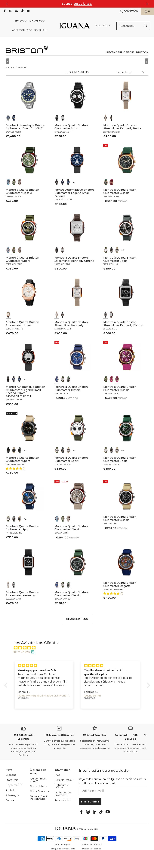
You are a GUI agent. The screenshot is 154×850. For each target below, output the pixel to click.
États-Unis (12, 779)
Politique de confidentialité (62, 849)
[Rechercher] (145, 26)
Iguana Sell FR (91, 829)
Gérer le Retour (63, 779)
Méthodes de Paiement (62, 793)
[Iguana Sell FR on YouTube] (27, 11)
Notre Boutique (39, 791)
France (10, 800)
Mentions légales (62, 844)
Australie (11, 790)
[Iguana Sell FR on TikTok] (22, 11)
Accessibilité (62, 800)
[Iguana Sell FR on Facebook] (4, 11)
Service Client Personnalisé (38, 797)
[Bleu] (8, 117)
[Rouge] (111, 182)
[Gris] (19, 182)
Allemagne (12, 795)
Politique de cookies (91, 849)
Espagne (11, 774)
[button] (20, 21)
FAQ (57, 774)
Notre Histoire (38, 786)
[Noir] (57, 117)
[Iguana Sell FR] (75, 26)
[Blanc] (62, 117)
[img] (79, 648)
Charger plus (77, 619)
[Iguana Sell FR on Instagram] (10, 11)
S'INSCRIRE (90, 801)
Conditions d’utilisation (91, 844)
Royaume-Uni (14, 784)
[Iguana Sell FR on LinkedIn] (16, 11)
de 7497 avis (21, 651)
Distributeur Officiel (61, 786)
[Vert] (14, 182)
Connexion (131, 11)
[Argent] (62, 182)
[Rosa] (111, 379)
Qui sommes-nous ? (38, 779)
